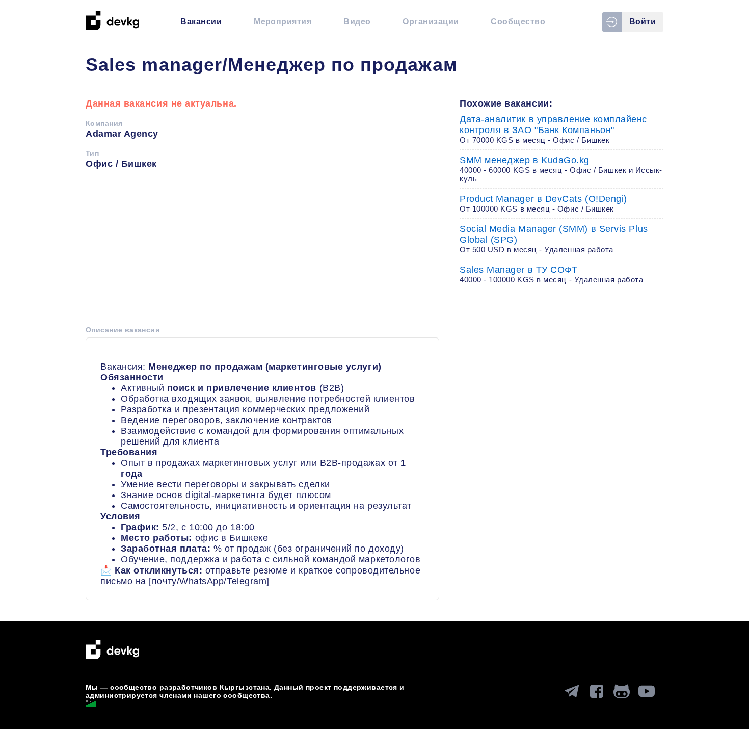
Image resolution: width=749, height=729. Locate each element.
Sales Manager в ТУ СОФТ (551, 274)
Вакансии (201, 21)
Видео (356, 21)
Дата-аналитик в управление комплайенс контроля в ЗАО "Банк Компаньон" (553, 129)
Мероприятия (282, 21)
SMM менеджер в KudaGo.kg (561, 169)
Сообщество (518, 21)
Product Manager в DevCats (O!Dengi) (543, 203)
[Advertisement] (262, 250)
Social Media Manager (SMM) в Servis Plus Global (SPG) (554, 239)
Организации (431, 21)
